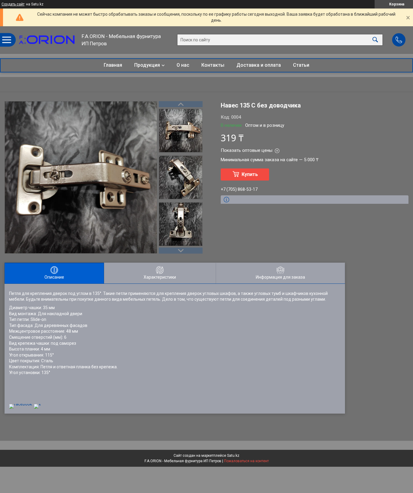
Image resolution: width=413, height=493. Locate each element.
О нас (183, 65)
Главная (113, 65)
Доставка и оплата (258, 65)
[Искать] (375, 40)
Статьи (301, 65)
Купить (250, 174)
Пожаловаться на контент (246, 461)
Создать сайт (13, 4)
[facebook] (20, 404)
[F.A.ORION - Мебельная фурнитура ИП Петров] (47, 40)
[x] (37, 404)
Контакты (212, 65)
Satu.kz (233, 455)
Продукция (147, 65)
